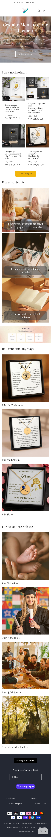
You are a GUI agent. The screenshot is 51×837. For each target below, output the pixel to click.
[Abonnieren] (38, 777)
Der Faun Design (15, 823)
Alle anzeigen (25, 54)
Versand (33, 827)
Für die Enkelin (11, 459)
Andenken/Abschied (13, 747)
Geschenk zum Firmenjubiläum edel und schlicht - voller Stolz (13, 108)
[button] (5, 11)
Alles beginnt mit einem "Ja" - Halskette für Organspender (35, 155)
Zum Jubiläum (10, 692)
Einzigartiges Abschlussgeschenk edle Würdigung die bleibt (13, 155)
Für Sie (6, 514)
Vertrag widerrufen (25, 760)
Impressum (42, 827)
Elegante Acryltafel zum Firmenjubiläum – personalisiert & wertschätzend (36, 107)
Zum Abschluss (11, 637)
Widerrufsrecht (42, 823)
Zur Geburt (8, 583)
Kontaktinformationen (26, 831)
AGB (26, 827)
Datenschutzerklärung (15, 827)
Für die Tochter (11, 405)
